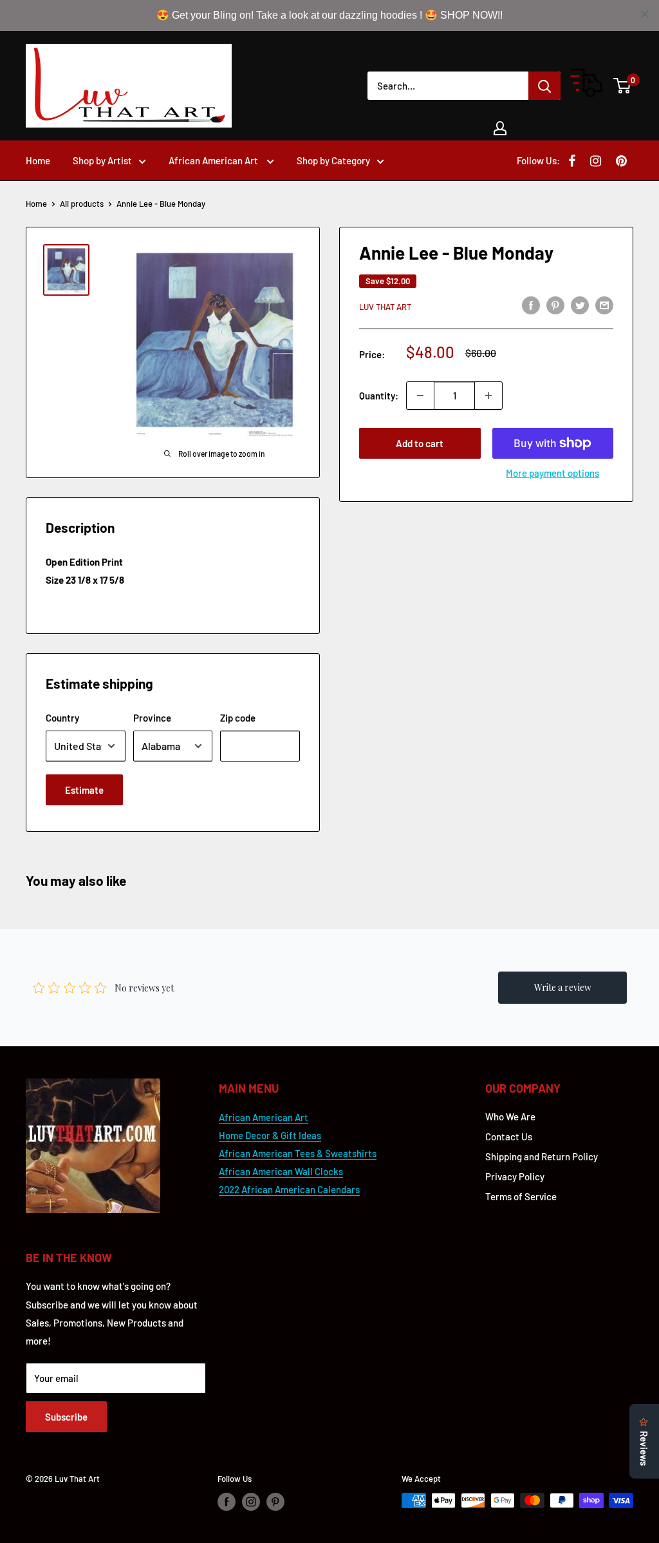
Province (152, 718)
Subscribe (66, 1417)
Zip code (237, 718)
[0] (623, 85)
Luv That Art (385, 307)
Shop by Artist (102, 160)
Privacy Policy (514, 1176)
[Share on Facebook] (531, 304)
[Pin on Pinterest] (555, 304)
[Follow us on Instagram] (251, 1502)
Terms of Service (521, 1196)
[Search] (544, 86)
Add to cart (419, 443)
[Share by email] (604, 304)
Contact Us (508, 1136)
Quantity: (378, 395)
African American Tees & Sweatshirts (297, 1153)
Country (62, 718)
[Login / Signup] (500, 128)
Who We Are (510, 1116)
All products (82, 203)
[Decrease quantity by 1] (420, 395)
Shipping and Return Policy (541, 1156)
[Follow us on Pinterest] (275, 1502)
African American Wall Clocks (281, 1171)
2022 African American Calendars (289, 1189)
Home (38, 160)
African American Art (214, 160)
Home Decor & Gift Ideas (270, 1135)
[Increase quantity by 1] (488, 395)
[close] (644, 14)
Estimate (84, 790)
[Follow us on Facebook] (227, 1502)
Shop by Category (333, 160)
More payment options (552, 473)
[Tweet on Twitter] (580, 304)
